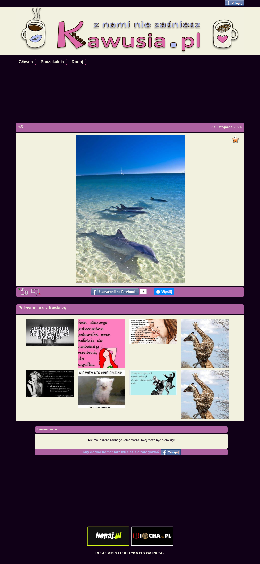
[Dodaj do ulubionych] (236, 138)
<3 (20, 127)
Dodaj (77, 62)
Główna (26, 62)
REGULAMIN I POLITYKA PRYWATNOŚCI (130, 553)
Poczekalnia (52, 62)
